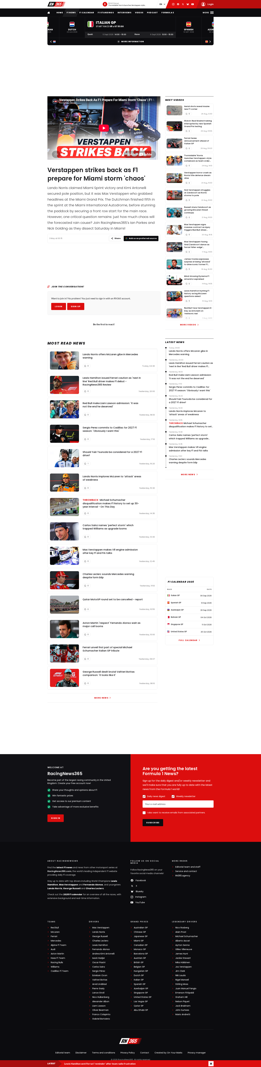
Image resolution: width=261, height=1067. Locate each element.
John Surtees (182, 1010)
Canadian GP (141, 945)
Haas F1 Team (58, 958)
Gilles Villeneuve (183, 949)
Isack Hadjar (98, 958)
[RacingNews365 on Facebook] (178, 4)
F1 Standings (106, 12)
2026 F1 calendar (72, 894)
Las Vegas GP (141, 1001)
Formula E (167, 12)
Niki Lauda (180, 975)
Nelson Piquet (182, 1001)
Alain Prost (180, 932)
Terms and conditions (103, 1052)
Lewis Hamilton (100, 945)
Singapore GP (141, 992)
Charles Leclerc (95, 888)
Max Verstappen (68, 884)
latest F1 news (64, 867)
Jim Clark (180, 971)
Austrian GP (140, 958)
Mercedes (56, 941)
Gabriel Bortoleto (101, 1019)
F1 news (71, 12)
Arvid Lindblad (99, 984)
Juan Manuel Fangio (185, 988)
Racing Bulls (57, 962)
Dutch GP (139, 975)
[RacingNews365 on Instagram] (173, 4)
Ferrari (54, 936)
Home (59, 12)
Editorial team (62, 1052)
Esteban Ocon (99, 975)
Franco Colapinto (101, 1014)
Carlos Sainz (98, 967)
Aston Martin (57, 953)
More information (132, 41)
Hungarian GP (141, 971)
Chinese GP (140, 932)
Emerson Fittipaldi (184, 992)
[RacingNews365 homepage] (48, 12)
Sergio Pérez (98, 971)
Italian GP (139, 980)
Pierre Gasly (98, 988)
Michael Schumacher (186, 936)
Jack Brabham (182, 1006)
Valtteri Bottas (99, 980)
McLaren (55, 932)
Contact (144, 1052)
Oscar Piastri (98, 962)
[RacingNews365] (56, 4)
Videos (139, 12)
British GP (138, 962)
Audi (53, 949)
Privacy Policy (128, 1052)
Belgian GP (139, 967)
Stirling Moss (181, 984)
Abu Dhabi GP (141, 1010)
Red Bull (55, 927)
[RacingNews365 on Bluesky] (187, 4)
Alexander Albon (100, 1001)
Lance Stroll (98, 992)
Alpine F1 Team (58, 945)
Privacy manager (197, 1052)
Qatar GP (138, 1006)
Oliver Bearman (100, 1010)
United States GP (142, 997)
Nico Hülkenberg (100, 997)
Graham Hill (181, 997)
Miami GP (139, 941)
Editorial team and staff (187, 867)
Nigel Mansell (182, 980)
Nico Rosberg (182, 927)
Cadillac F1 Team (59, 971)
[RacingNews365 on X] (182, 4)
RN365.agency (182, 875)
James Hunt (181, 953)
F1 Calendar (86, 12)
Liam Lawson (99, 1006)
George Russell (72, 888)
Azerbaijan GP (141, 988)
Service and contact (186, 871)
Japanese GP (141, 936)
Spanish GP (139, 984)
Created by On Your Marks (168, 1052)
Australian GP (141, 927)
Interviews (124, 12)
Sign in (55, 818)
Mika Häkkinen (182, 962)
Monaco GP (140, 949)
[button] (72, 27)
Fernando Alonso (93, 884)
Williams (55, 967)
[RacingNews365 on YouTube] (192, 4)
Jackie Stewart (183, 958)
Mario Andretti (182, 1014)
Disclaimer (81, 1052)
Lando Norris (54, 888)
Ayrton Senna (182, 945)
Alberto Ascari (182, 941)
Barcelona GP (141, 953)
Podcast (152, 12)
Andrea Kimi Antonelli (103, 953)
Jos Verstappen (183, 967)
